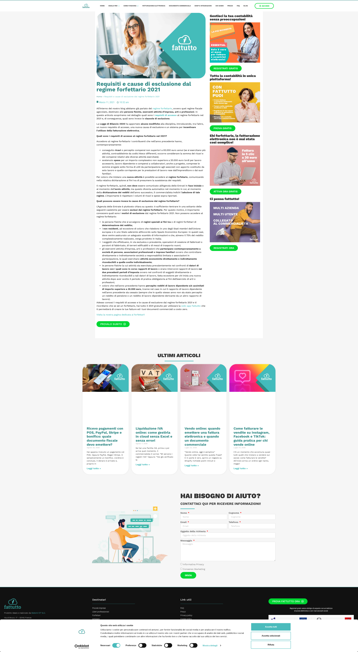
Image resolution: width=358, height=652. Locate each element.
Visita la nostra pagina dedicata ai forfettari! (120, 314)
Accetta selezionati (271, 636)
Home (99, 96)
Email (183, 522)
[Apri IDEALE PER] (119, 6)
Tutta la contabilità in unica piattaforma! (233, 77)
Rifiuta (271, 644)
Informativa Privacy (193, 564)
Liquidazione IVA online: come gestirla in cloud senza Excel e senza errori (154, 434)
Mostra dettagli (210, 645)
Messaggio (186, 541)
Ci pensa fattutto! (224, 199)
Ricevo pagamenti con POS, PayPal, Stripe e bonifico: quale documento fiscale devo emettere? (105, 437)
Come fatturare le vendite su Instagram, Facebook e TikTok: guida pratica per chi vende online (251, 437)
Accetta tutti (271, 627)
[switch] (142, 645)
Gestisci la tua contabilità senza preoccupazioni (231, 17)
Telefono (234, 522)
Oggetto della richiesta (193, 531)
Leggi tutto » (94, 468)
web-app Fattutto (191, 306)
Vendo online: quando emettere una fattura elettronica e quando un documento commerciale (202, 437)
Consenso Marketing (194, 569)
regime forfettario (162, 108)
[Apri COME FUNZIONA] (138, 6)
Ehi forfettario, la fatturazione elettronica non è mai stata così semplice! (235, 139)
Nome (184, 513)
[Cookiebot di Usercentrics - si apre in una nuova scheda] (82, 646)
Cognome (234, 513)
